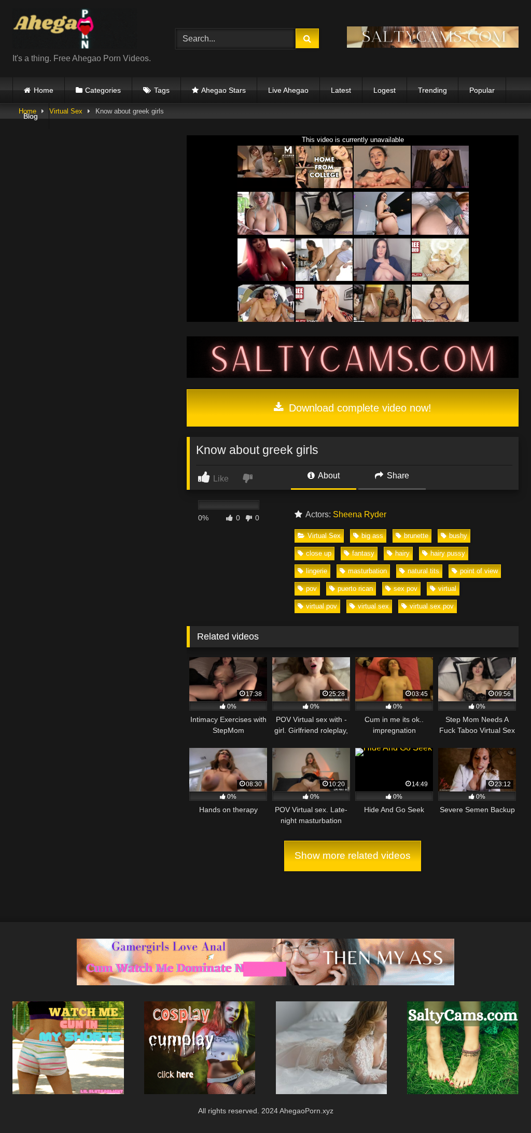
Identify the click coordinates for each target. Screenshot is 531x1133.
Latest (341, 90)
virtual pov (321, 606)
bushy (458, 536)
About (328, 475)
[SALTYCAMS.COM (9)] (353, 375)
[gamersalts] (265, 982)
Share (397, 475)
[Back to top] (498, 1102)
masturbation (367, 571)
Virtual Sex (324, 536)
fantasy (363, 553)
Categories (103, 90)
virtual (447, 588)
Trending (432, 90)
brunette (416, 536)
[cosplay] (200, 1091)
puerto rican (355, 588)
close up (318, 553)
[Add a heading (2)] (68, 1091)
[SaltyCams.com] (463, 1091)
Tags (162, 90)
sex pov (405, 588)
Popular (482, 90)
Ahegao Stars (223, 90)
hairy (402, 553)
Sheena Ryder (359, 514)
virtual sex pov (432, 606)
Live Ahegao (288, 90)
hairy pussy (447, 553)
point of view (479, 571)
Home (43, 90)
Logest (384, 90)
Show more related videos (353, 855)
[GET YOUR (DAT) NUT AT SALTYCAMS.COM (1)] (433, 44)
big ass (372, 536)
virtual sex (373, 606)
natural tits (423, 571)
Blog (30, 116)
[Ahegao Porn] (81, 30)
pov (311, 588)
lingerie (316, 571)
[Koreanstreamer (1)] (331, 1091)
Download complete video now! (358, 408)
